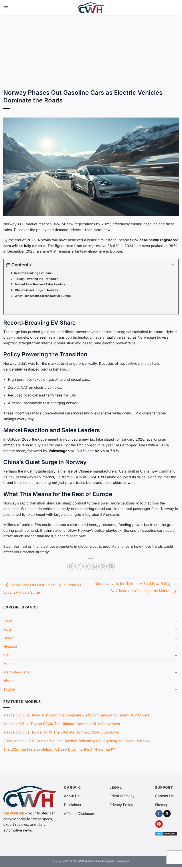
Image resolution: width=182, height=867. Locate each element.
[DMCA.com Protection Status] (166, 833)
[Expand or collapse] (173, 264)
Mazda (9, 663)
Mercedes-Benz (16, 672)
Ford (7, 629)
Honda (8, 638)
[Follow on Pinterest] (159, 824)
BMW (7, 621)
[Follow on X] (167, 814)
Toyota (9, 689)
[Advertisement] (91, 49)
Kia (6, 655)
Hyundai (10, 646)
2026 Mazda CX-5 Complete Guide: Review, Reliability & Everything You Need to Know (76, 741)
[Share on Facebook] (79, 566)
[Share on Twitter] (87, 566)
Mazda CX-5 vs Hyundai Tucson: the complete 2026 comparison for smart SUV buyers (76, 715)
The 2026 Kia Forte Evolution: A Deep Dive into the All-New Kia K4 (59, 749)
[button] (6, 7)
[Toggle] (176, 621)
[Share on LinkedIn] (111, 566)
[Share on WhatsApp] (71, 566)
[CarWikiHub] (91, 7)
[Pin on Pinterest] (103, 566)
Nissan (8, 681)
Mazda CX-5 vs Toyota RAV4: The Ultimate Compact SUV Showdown (61, 724)
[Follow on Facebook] (159, 814)
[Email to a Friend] (95, 566)
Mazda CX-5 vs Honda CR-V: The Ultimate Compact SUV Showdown (61, 732)
